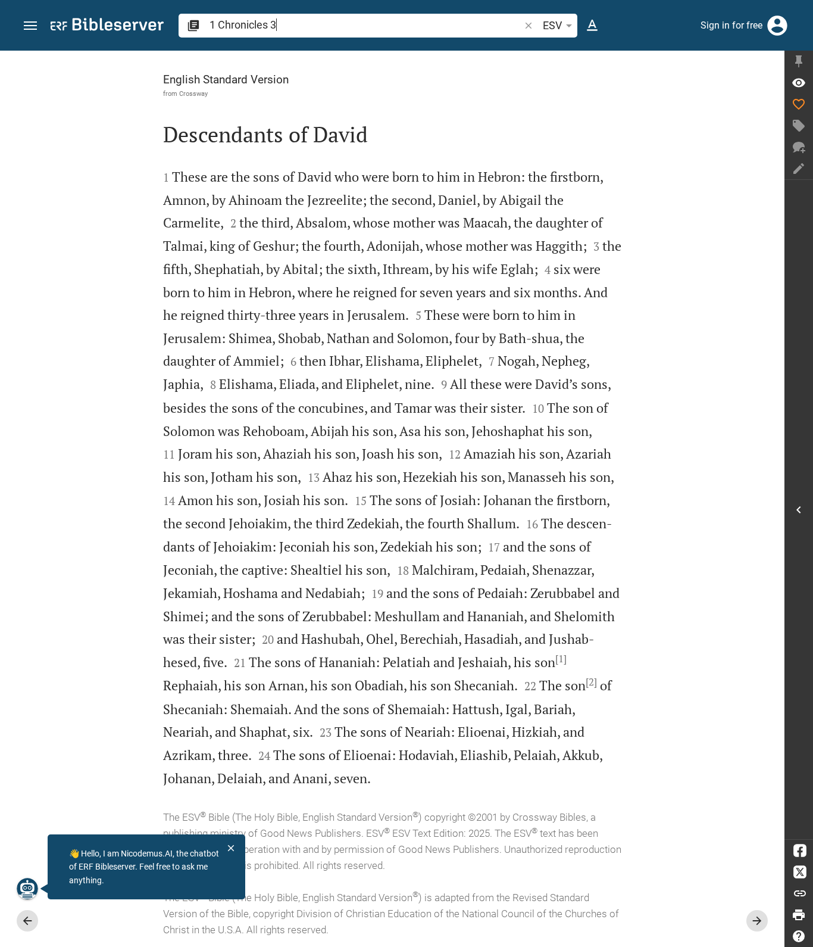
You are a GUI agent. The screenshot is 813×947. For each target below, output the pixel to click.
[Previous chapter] (27, 921)
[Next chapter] (757, 921)
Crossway (193, 93)
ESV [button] (552, 25)
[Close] (231, 848)
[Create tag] (798, 125)
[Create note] (798, 168)
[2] (591, 682)
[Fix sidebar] (798, 61)
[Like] (798, 104)
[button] (30, 25)
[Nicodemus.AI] (27, 888)
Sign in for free (731, 25)
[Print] (798, 915)
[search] (365, 24)
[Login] (777, 26)
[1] (561, 658)
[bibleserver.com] (107, 26)
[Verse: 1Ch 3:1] (798, 83)
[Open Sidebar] (798, 509)
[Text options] (592, 26)
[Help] (798, 936)
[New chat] (798, 147)
